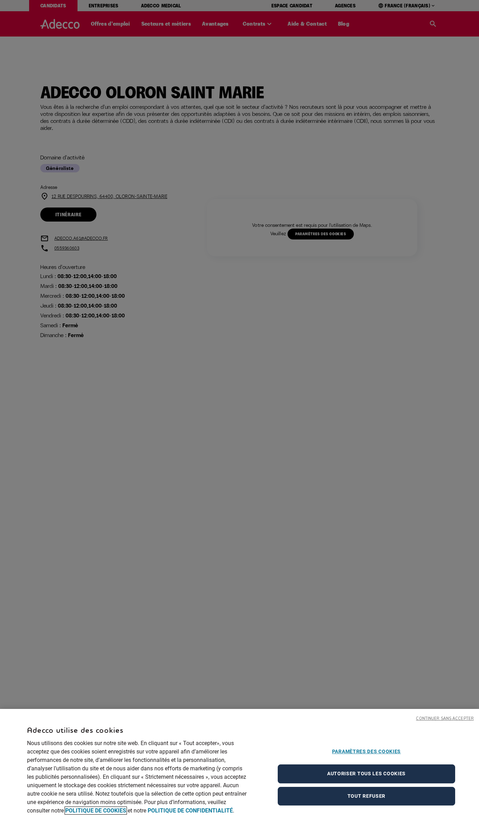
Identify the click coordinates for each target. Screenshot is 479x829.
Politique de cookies (95, 810)
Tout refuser (366, 796)
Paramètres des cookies (366, 751)
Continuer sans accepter (445, 718)
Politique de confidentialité (190, 810)
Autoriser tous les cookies (366, 773)
